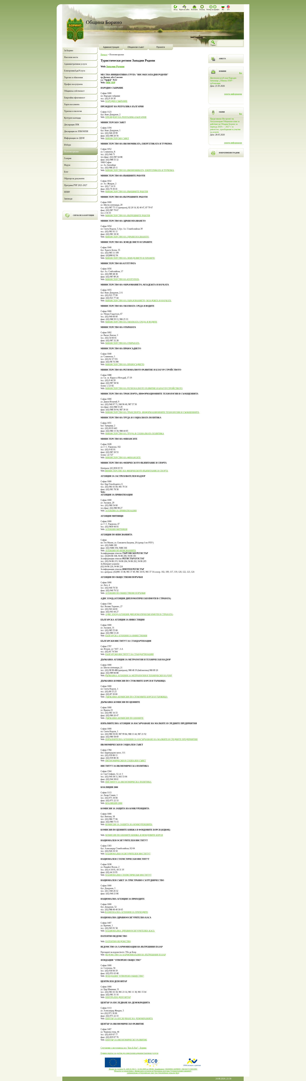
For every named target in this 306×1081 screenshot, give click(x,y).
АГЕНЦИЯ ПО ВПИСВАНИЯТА (120, 550)
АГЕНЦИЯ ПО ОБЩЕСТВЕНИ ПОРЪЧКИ (125, 593)
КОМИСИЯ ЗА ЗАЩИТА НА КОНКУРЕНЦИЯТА (128, 824)
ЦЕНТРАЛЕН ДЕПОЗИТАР (118, 997)
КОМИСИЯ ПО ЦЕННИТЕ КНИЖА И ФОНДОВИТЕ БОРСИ (134, 835)
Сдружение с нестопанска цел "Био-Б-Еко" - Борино (123, 1048)
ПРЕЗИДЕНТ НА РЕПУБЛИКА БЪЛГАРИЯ (125, 117)
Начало (104, 54)
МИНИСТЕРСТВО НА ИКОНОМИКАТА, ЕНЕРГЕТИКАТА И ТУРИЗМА (139, 170)
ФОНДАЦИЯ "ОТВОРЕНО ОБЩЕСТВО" (124, 976)
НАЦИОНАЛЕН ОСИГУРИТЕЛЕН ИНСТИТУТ (127, 853)
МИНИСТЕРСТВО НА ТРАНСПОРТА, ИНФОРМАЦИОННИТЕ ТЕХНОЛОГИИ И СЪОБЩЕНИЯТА (152, 412)
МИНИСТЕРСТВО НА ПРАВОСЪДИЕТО (124, 364)
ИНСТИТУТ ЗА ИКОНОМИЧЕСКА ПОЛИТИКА (128, 782)
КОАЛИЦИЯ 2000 (113, 803)
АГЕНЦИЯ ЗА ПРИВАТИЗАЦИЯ (121, 510)
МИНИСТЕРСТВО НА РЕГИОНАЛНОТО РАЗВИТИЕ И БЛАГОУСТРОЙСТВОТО (144, 388)
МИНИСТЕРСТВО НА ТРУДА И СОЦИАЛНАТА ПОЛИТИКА (134, 433)
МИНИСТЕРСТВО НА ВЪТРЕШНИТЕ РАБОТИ (127, 215)
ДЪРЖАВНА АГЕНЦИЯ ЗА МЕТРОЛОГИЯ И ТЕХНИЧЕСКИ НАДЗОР (138, 675)
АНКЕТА (222, 59)
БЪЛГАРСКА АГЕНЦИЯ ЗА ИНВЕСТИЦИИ (126, 635)
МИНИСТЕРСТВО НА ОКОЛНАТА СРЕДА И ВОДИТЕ (131, 322)
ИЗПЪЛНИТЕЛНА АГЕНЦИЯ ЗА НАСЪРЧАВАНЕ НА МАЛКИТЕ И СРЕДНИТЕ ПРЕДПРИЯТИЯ (151, 739)
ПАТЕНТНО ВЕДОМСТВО (118, 941)
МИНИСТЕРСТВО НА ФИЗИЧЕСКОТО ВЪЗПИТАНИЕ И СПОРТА (136, 471)
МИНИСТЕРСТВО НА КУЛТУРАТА (122, 279)
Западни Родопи (115, 66)
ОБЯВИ (222, 112)
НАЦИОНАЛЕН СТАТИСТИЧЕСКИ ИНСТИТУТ (128, 875)
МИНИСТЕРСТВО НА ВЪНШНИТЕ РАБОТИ (126, 191)
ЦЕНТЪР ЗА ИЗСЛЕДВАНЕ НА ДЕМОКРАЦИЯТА (129, 1018)
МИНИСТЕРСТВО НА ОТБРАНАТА (122, 343)
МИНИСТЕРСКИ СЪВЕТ (117, 138)
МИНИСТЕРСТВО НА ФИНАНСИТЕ (123, 457)
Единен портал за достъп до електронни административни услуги (129, 1053)
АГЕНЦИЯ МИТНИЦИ (116, 529)
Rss (240, 73)
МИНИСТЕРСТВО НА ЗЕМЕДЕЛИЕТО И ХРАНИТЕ (130, 258)
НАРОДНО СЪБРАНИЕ (116, 101)
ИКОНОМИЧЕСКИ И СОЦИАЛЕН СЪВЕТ (125, 760)
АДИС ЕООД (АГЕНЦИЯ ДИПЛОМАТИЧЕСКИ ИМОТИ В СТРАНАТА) (139, 614)
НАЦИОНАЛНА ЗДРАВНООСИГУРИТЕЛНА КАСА (130, 931)
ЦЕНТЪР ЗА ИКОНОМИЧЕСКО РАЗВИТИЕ (126, 1040)
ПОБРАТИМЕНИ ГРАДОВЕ (229, 153)
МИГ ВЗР (110, 82)
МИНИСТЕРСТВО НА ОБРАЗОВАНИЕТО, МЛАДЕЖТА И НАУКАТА (138, 300)
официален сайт (113, 26)
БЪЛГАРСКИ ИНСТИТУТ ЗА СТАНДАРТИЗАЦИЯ (129, 654)
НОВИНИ (222, 71)
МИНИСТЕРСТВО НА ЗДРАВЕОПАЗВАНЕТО (127, 237)
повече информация (233, 99)
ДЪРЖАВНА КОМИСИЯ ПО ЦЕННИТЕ (124, 718)
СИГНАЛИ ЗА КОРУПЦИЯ (83, 215)
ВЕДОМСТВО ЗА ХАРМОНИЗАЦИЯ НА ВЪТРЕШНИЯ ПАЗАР (135, 955)
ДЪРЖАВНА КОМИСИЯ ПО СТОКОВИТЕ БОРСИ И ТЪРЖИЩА (136, 697)
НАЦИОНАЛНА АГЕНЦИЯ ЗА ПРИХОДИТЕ (126, 912)
